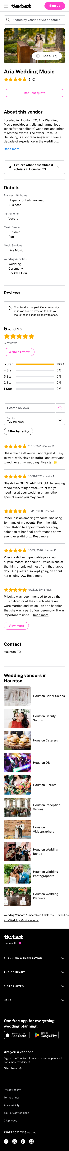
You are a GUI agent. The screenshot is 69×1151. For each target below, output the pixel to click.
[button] (34, 420)
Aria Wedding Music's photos (21, 920)
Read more (11, 149)
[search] (60, 408)
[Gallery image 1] (34, 45)
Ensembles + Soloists (41, 915)
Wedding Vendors (14, 915)
